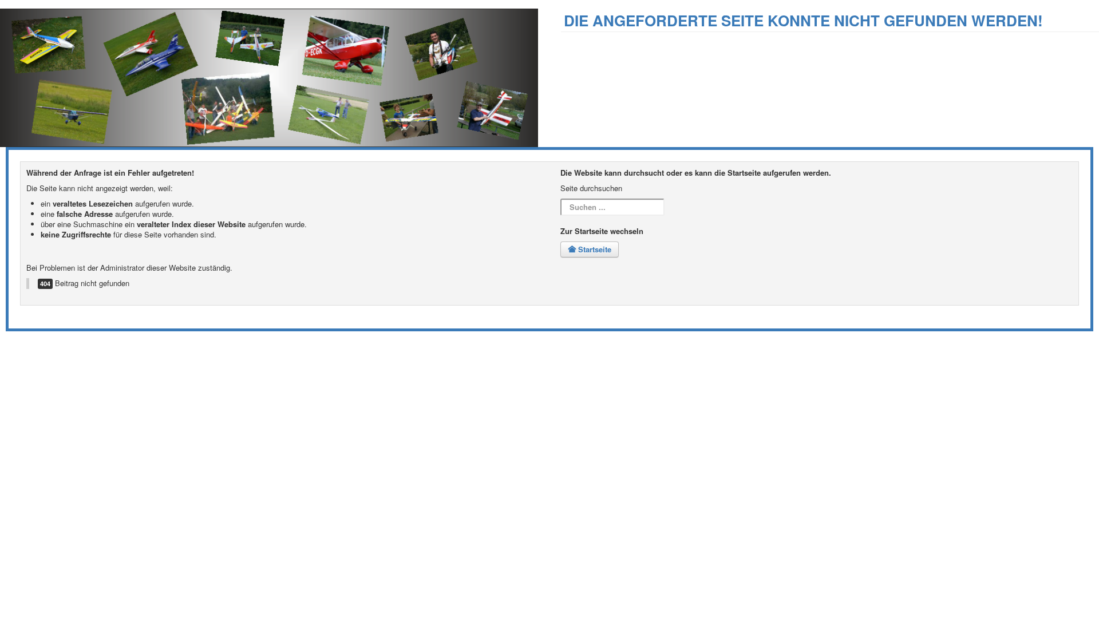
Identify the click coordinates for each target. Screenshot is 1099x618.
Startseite (593, 249)
